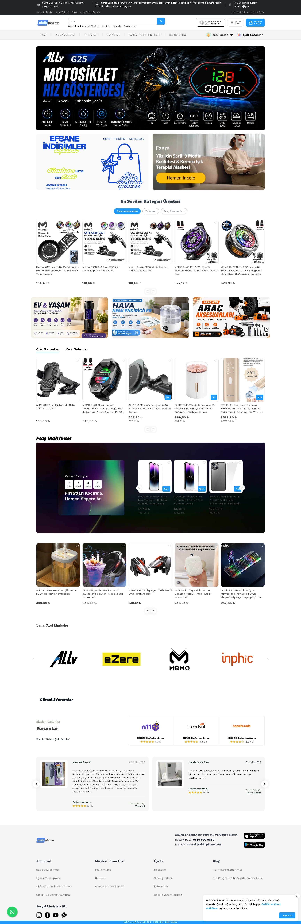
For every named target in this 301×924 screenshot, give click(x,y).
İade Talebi (161, 886)
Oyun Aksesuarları (127, 211)
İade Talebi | (63, 12)
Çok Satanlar (47, 349)
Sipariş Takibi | (45, 12)
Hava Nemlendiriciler (111, 26)
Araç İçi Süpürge (90, 26)
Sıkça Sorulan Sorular (110, 886)
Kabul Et (287, 915)
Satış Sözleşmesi (47, 869)
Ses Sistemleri (177, 34)
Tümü (43, 34)
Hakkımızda (103, 869)
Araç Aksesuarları (65, 34)
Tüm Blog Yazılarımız (227, 869)
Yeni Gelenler (77, 349)
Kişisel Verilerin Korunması (54, 886)
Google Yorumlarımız (168, 894)
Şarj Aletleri (130, 26)
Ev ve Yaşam (91, 34)
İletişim (100, 878)
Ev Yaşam (150, 211)
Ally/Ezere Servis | (90, 12)
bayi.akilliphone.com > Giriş (248, 12)
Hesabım (160, 869)
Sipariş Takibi (163, 878)
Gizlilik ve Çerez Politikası (53, 894)
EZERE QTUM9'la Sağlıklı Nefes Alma (238, 878)
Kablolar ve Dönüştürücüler (145, 34)
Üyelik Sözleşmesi (48, 878)
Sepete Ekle (58, 282)
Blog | (75, 12)
